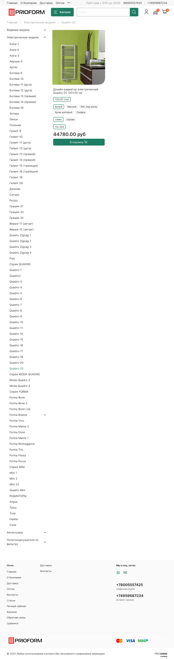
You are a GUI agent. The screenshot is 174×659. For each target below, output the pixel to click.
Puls (12, 258)
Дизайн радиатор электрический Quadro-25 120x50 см (75, 91)
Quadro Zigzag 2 (20, 241)
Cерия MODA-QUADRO (25, 374)
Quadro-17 (16, 351)
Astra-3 (14, 55)
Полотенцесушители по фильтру (23, 542)
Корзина (12, 611)
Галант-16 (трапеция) (24, 171)
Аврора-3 (16, 61)
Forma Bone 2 (18, 403)
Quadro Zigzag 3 (20, 246)
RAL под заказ (89, 106)
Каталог (65, 12)
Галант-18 (16, 177)
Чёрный (71, 106)
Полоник (15, 125)
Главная (12, 3)
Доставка (46, 3)
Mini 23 (14, 484)
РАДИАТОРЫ (18, 496)
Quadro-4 (16, 287)
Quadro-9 (16, 316)
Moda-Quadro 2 (20, 380)
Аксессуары (15, 532)
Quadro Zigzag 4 (20, 252)
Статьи (11, 600)
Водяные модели (18, 30)
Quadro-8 (16, 310)
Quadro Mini (17, 490)
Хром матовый (63, 112)
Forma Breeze (18, 414)
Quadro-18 (16, 357)
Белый (58, 106)
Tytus (13, 507)
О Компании (29, 3)
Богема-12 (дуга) (21, 90)
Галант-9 (15, 131)
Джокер (15, 189)
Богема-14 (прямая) (23, 102)
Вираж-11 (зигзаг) (21, 223)
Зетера (14, 113)
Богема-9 (16, 73)
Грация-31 (16, 206)
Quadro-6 (16, 299)
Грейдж (81, 112)
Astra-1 (14, 44)
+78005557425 (129, 585)
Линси (14, 119)
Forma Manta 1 (19, 438)
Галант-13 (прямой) (23, 154)
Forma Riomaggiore (22, 443)
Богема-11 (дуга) (21, 84)
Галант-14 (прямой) (23, 160)
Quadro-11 (16, 328)
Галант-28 (16, 183)
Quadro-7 (16, 304)
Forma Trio (16, 449)
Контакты (12, 594)
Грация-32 (17, 217)
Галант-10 (16, 136)
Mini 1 (13, 472)
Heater (14, 519)
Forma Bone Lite (20, 409)
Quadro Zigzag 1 (20, 235)
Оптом (60, 3)
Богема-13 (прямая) (23, 96)
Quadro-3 (16, 281)
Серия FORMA (19, 391)
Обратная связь (16, 617)
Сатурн (14, 194)
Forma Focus (18, 461)
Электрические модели (39, 22)
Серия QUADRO (20, 264)
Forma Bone (17, 397)
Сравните (12, 623)
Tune (13, 513)
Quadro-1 (15, 270)
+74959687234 (157, 3)
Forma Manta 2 (19, 426)
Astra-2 (14, 49)
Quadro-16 (16, 345)
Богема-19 (16, 107)
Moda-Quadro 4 (20, 386)
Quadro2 (15, 275)
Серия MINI (17, 467)
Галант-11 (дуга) (20, 142)
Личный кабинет (17, 606)
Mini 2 (13, 478)
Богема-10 (16, 78)
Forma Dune (17, 432)
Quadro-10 (16, 322)
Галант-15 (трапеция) (24, 165)
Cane (13, 525)
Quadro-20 (16, 362)
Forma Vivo (17, 420)
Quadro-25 (16, 368)
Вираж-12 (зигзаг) (22, 229)
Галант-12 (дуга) (20, 148)
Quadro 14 (16, 333)
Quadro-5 (16, 293)
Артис (14, 67)
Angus (14, 501)
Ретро (14, 200)
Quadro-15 (16, 339)
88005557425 (133, 3)
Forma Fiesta (18, 455)
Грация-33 (17, 212)
